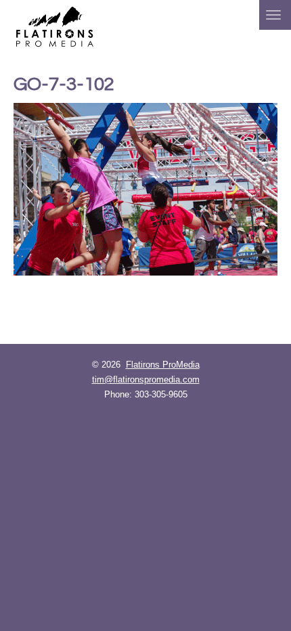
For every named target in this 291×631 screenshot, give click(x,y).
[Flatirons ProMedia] (55, 25)
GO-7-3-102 (64, 84)
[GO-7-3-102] (145, 189)
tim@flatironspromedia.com (146, 379)
